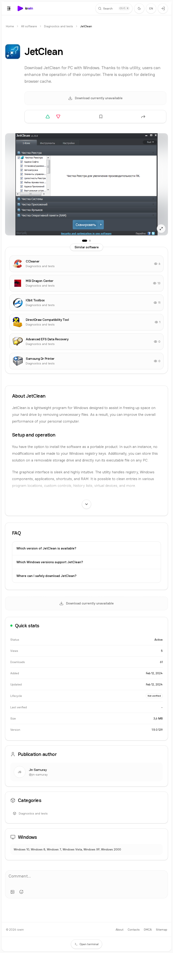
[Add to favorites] (100, 116)
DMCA (148, 929)
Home (10, 26)
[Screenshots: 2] (90, 241)
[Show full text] (86, 504)
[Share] (143, 116)
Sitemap (161, 929)
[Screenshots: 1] (84, 241)
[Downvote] (58, 116)
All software (29, 26)
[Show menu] (9, 8)
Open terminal (89, 944)
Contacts (134, 929)
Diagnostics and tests (58, 26)
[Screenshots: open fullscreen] (86, 184)
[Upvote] (48, 116)
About (119, 929)
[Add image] (12, 892)
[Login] (163, 8)
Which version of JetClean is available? (46, 548)
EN (151, 8)
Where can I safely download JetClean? (46, 576)
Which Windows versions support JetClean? (49, 562)
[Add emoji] (21, 892)
